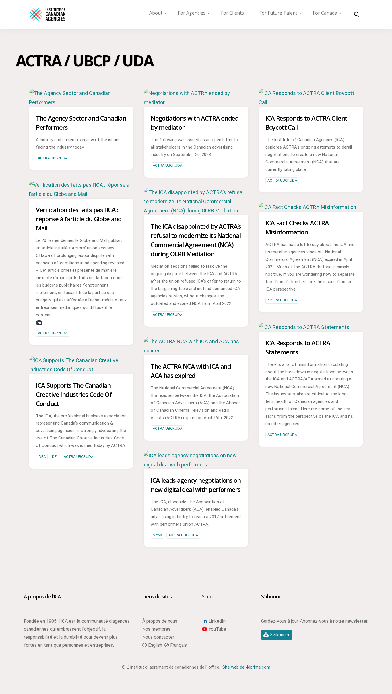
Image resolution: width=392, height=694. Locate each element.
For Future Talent (278, 13)
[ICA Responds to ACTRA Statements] (304, 327)
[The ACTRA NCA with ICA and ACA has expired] (196, 351)
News (157, 535)
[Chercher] (356, 14)
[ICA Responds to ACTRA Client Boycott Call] (311, 102)
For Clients (232, 13)
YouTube (216, 629)
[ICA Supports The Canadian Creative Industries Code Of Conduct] (81, 369)
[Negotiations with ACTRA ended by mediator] (196, 102)
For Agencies (191, 13)
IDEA (42, 456)
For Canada (325, 13)
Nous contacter (158, 637)
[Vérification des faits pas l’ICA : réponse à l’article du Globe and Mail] (81, 194)
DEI (54, 456)
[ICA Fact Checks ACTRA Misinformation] (307, 207)
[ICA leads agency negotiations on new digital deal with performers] (196, 465)
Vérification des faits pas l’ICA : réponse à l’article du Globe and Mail (79, 218)
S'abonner (279, 634)
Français (178, 645)
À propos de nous (159, 621)
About (155, 13)
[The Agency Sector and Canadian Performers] (81, 102)
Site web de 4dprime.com (246, 667)
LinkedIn (216, 621)
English (154, 645)
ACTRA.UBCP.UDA (52, 158)
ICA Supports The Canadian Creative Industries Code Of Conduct (73, 394)
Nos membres (156, 629)
